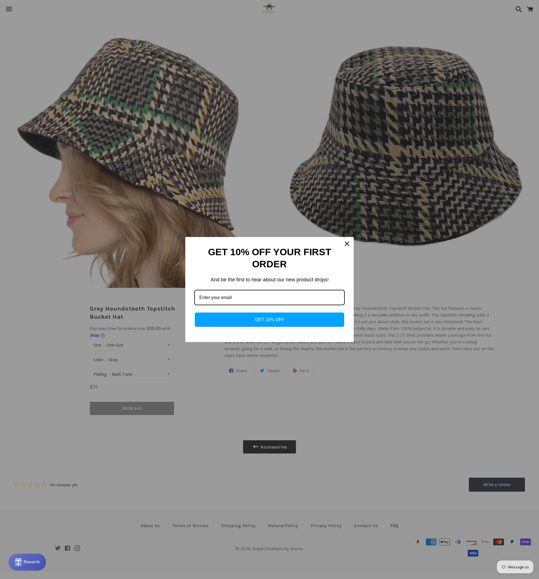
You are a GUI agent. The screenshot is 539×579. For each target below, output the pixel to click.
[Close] (347, 243)
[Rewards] (27, 562)
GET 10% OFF (269, 319)
